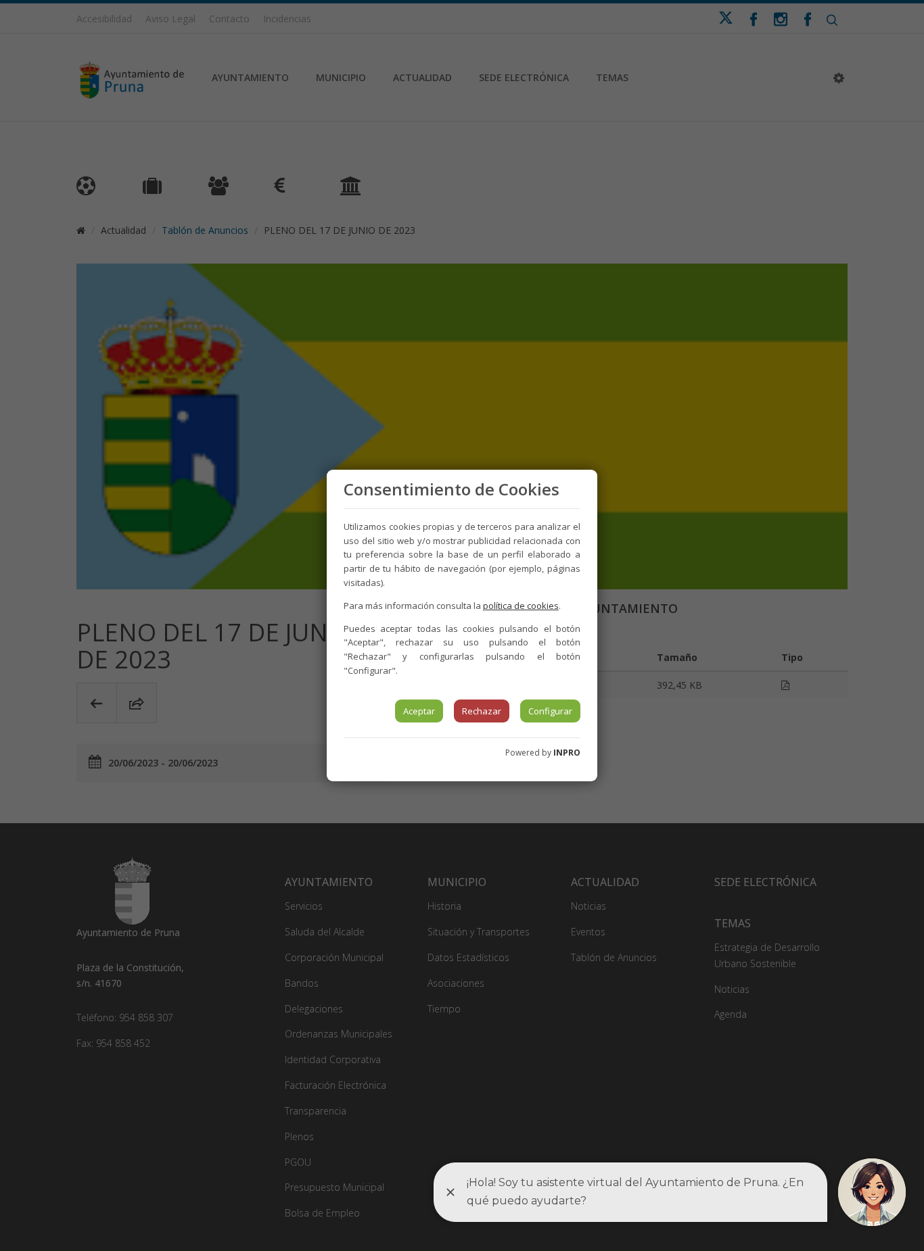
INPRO (566, 752)
